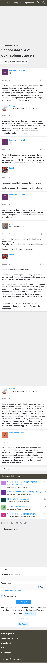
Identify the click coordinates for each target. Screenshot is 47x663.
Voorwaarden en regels (9, 638)
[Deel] (41, 80)
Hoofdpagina (6, 653)
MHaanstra (12, 509)
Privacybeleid (6, 643)
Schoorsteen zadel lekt (17, 506)
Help (3, 648)
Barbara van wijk (14, 516)
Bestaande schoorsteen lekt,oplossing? (24, 491)
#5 (44, 205)
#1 (44, 80)
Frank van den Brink (17, 70)
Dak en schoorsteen (23, 487)
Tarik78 (11, 487)
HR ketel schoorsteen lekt (18, 499)
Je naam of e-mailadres (10, 575)
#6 (44, 234)
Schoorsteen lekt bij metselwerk (21, 514)
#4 (44, 178)
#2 (44, 116)
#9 (44, 442)
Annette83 (12, 494)
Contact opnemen (7, 634)
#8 (44, 399)
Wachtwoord (6, 583)
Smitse (11, 501)
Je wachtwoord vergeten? (11, 591)
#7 (44, 264)
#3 (44, 150)
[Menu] (3, 2)
